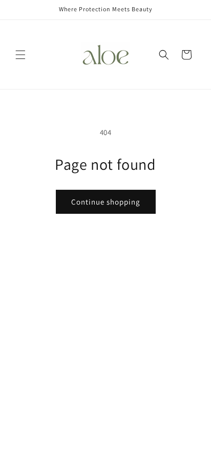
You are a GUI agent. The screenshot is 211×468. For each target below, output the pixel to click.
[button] (20, 54)
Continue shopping (105, 202)
